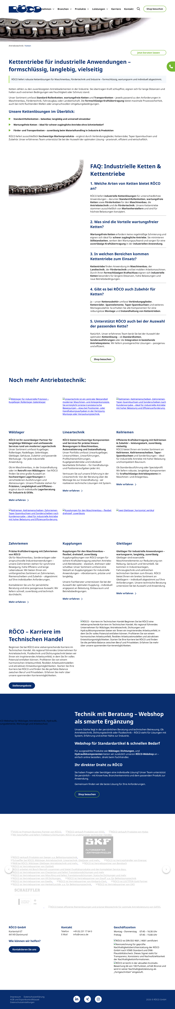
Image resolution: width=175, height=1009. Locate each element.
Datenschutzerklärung (34, 996)
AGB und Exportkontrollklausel (24, 999)
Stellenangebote (21, 685)
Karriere (116, 9)
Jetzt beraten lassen (148, 52)
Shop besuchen (155, 8)
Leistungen (98, 9)
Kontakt (128, 9)
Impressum (15, 996)
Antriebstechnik (16, 45)
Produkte (80, 9)
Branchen (63, 9)
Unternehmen (43, 9)
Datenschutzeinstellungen (22, 1002)
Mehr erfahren (17, 500)
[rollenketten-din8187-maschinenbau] (47, 181)
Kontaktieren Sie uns (24, 949)
